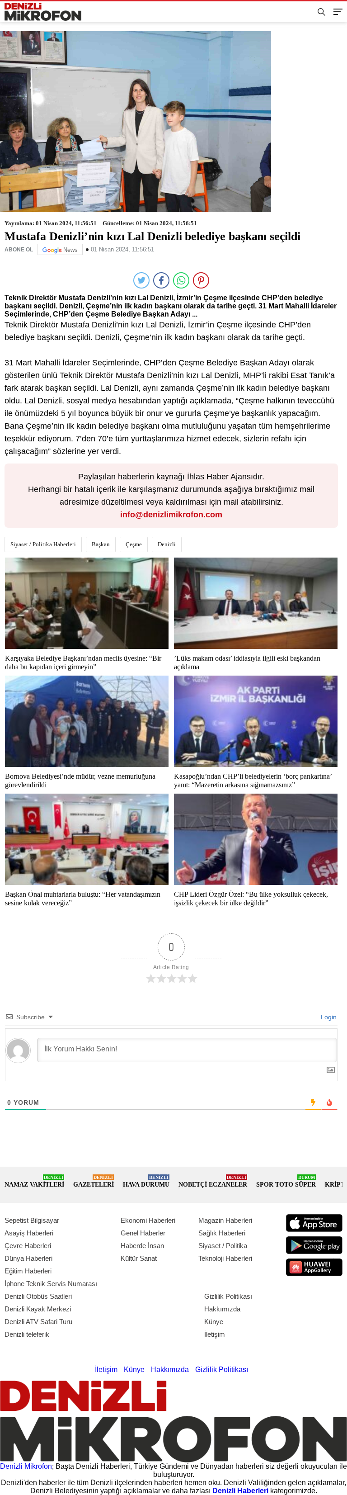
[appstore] (314, 1223)
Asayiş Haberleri (29, 1233)
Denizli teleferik (27, 1334)
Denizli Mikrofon (26, 1466)
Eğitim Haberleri (28, 1271)
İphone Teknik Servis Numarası (51, 1283)
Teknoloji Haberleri (225, 1258)
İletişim (214, 1334)
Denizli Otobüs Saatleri (38, 1296)
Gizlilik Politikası (228, 1296)
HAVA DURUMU (146, 1181)
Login (328, 1017)
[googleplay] (314, 1245)
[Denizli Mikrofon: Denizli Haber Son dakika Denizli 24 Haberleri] (47, 12)
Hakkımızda (222, 1309)
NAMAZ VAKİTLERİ (34, 1181)
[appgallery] (314, 1267)
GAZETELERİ (93, 1181)
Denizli (167, 544)
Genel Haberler (143, 1233)
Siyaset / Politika (222, 1245)
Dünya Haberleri (28, 1258)
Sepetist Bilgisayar (32, 1220)
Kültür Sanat (139, 1258)
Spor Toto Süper (286, 1181)
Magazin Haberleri (225, 1220)
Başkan (101, 544)
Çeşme (134, 544)
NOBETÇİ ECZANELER (212, 1181)
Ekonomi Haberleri (148, 1220)
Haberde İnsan (142, 1245)
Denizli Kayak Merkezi (38, 1309)
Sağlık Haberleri (221, 1233)
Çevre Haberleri (28, 1245)
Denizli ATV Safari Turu (38, 1321)
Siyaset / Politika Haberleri (43, 544)
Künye (213, 1321)
